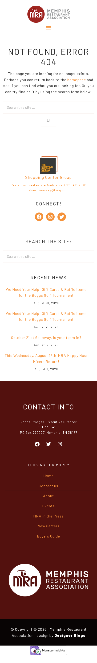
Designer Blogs (69, 635)
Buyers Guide (48, 536)
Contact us (48, 486)
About (48, 495)
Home (48, 475)
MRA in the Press (48, 516)
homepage (76, 79)
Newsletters (48, 526)
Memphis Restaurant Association (49, 14)
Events (48, 506)
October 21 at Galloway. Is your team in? (46, 337)
